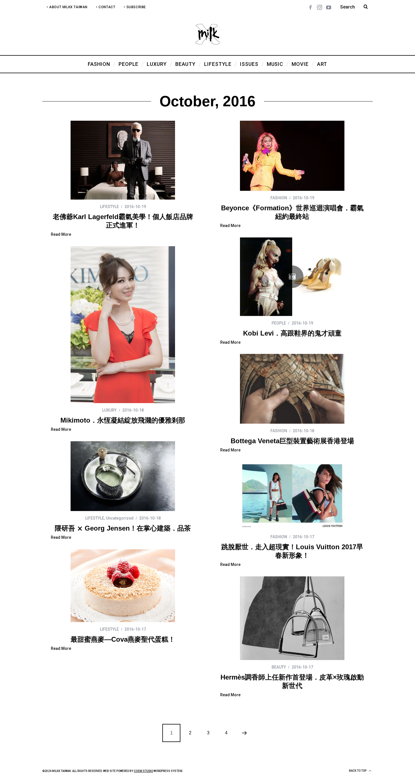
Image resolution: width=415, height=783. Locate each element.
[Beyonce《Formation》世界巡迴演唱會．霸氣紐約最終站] (292, 156)
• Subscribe (135, 7)
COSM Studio (143, 771)
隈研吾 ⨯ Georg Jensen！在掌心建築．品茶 (123, 528)
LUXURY (109, 410)
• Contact (105, 7)
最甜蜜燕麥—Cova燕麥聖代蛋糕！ (123, 639)
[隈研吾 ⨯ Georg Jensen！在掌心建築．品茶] (122, 476)
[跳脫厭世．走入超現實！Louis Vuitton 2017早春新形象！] (292, 496)
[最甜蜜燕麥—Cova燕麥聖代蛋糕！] (122, 585)
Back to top (358, 770)
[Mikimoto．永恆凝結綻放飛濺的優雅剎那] (122, 324)
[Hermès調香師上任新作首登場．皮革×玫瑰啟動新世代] (292, 618)
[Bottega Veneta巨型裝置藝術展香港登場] (292, 389)
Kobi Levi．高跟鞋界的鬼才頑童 (292, 333)
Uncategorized (120, 518)
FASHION (278, 198)
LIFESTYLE (109, 206)
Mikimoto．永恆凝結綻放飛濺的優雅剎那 (122, 420)
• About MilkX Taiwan (67, 7)
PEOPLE (279, 323)
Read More (61, 234)
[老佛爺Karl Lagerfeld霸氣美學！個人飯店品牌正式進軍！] (122, 160)
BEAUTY (279, 667)
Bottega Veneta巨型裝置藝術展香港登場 (292, 441)
